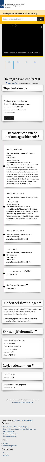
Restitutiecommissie (10, 434)
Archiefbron (10, 162)
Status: (6, 343)
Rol (7, 158)
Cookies (6, 455)
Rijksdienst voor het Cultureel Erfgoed (15, 427)
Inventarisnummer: (10, 107)
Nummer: (7, 352)
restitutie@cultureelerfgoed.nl (22, 402)
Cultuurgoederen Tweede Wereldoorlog (19, 13)
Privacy (5, 453)
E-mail (5, 443)
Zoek (40, 19)
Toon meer (9, 118)
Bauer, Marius (11, 83)
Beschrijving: (8, 104)
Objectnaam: (8, 113)
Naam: (6, 340)
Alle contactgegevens (10, 446)
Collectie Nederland (24, 420)
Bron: (6, 346)
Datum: (6, 355)
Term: (6, 374)
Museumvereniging (9, 436)
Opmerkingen (11, 165)
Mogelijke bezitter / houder (15, 153)
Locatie (8, 160)
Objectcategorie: (9, 110)
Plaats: (6, 349)
